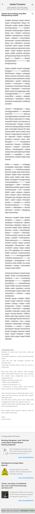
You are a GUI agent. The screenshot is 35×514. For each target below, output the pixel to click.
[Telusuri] (32, 5)
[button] (32, 14)
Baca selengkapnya (26, 457)
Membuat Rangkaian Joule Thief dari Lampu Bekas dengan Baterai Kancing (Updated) (15, 442)
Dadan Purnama (17, 4)
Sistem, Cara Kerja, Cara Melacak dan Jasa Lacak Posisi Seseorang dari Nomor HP (13, 486)
